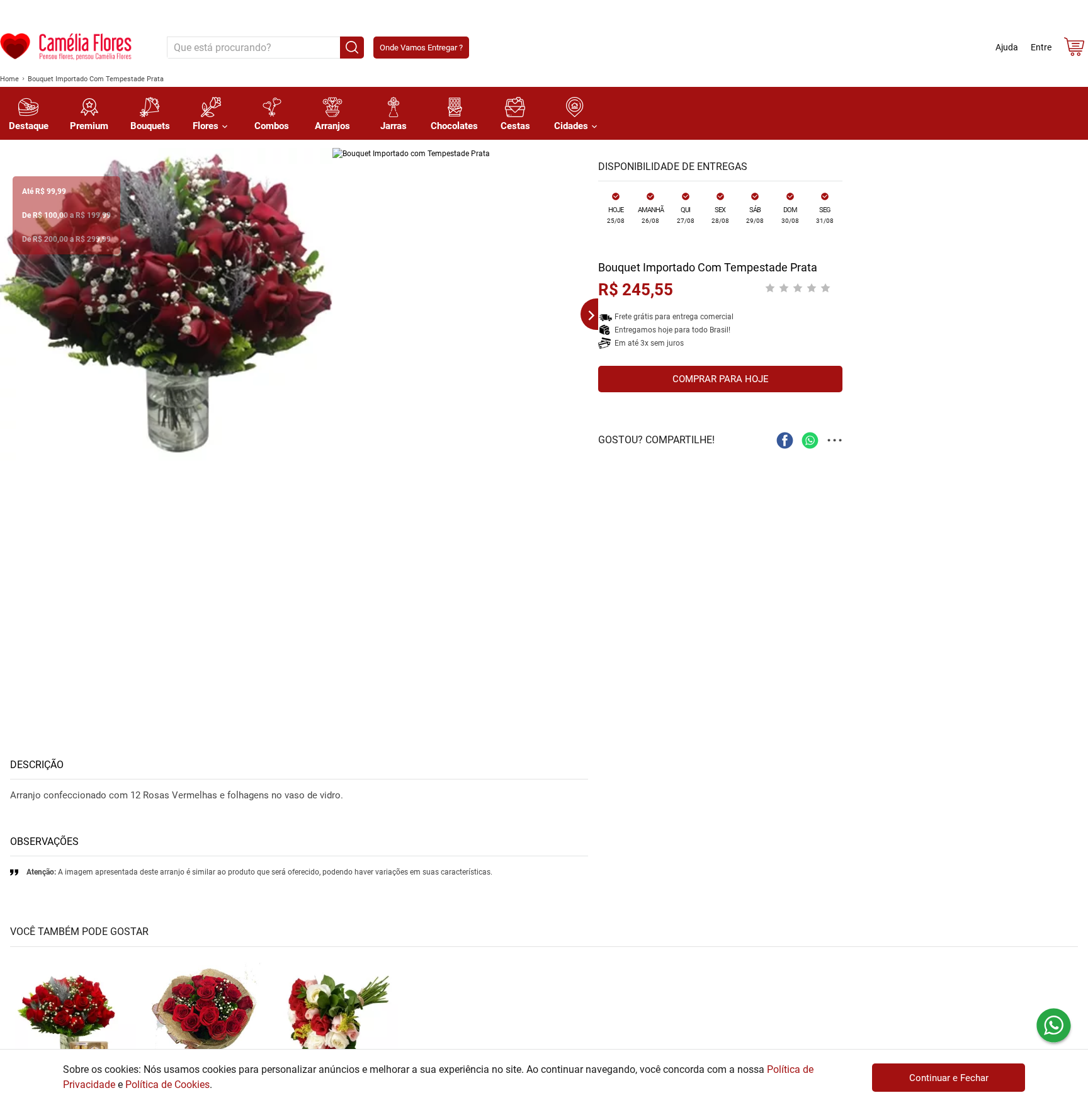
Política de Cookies (167, 1085)
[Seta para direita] (585, 314)
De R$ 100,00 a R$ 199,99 (66, 215)
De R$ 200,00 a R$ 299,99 (66, 239)
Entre (1041, 47)
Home (9, 79)
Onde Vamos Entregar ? (421, 47)
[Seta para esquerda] (12, 314)
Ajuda (1006, 47)
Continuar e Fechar (949, 1078)
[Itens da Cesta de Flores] (1074, 49)
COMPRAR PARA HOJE (720, 379)
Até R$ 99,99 (44, 191)
